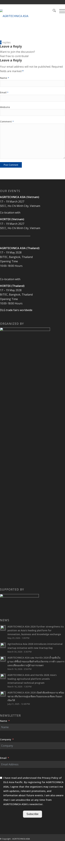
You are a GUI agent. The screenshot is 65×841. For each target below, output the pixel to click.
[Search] (52, 11)
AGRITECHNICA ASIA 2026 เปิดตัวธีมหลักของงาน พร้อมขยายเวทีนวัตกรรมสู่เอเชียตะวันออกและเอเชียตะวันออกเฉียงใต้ (36, 696)
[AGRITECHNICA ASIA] (26, 16)
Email (4, 92)
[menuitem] (52, 11)
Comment (7, 121)
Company (5, 739)
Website (5, 107)
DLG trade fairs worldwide (16, 310)
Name (4, 77)
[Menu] (60, 11)
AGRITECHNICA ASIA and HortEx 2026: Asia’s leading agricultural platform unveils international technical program (32, 678)
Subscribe (32, 814)
